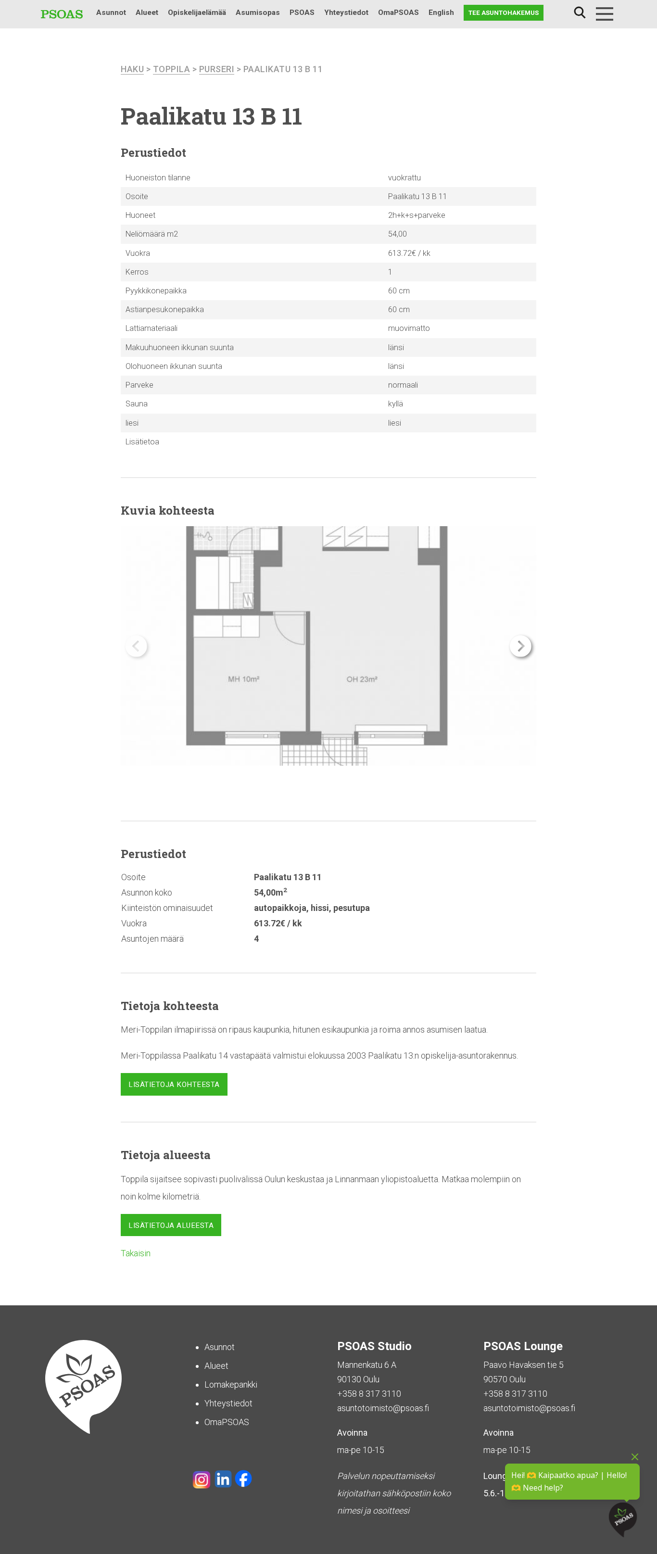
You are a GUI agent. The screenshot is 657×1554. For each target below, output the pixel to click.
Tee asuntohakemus (503, 12)
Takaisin (136, 1253)
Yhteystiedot (346, 12)
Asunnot (111, 12)
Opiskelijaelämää (197, 12)
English (441, 12)
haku (132, 69)
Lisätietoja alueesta (171, 1225)
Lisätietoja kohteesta (174, 1084)
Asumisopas (258, 12)
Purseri (217, 69)
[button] (520, 646)
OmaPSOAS (398, 12)
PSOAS (302, 12)
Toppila (171, 69)
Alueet (147, 12)
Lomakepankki (230, 1384)
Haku (579, 12)
